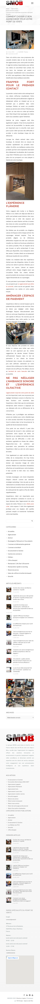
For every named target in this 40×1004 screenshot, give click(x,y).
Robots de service (13, 799)
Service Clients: (10, 950)
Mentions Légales (21, 998)
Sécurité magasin (13, 796)
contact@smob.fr (11, 919)
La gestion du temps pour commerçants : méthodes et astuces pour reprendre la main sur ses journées (23, 858)
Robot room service (13, 803)
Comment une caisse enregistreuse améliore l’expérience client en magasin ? (23, 651)
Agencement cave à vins (15, 791)
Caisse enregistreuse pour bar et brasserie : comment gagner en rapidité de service (22, 633)
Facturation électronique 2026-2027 (18, 782)
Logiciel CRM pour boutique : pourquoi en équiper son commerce (21, 867)
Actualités (11, 815)
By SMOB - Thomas (23, 52)
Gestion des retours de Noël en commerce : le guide (22, 840)
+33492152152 (10, 953)
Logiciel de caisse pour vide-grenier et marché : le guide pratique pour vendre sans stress (23, 597)
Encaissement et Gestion (15, 779)
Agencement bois (13, 789)
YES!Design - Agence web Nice (25, 1001)
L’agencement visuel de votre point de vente (20, 393)
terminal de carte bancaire (17, 371)
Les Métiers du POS (14, 825)
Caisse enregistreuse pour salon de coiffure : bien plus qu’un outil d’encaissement (23, 642)
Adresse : (9, 923)
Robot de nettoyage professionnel (18, 806)
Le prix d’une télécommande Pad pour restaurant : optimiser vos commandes (22, 669)
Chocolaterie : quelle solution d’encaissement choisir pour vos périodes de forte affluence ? (22, 660)
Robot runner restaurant (15, 801)
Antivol (10, 820)
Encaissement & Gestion (15, 822)
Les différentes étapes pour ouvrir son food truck (23, 874)
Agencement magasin (14, 784)
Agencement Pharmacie (15, 786)
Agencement (12, 817)
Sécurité (10, 827)
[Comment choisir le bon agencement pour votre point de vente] (20, 39)
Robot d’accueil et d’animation (16, 808)
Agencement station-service (16, 794)
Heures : (8, 935)
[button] (10, 683)
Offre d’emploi (12, 830)
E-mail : (8, 917)
